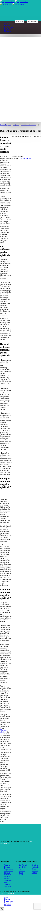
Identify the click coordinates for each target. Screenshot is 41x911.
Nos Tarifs (7, 29)
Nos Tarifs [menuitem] (7, 903)
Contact (2, 893)
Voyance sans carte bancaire (8, 870)
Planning (7, 25)
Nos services (8, 27)
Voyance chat (7, 4)
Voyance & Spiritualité (28, 125)
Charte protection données (35, 871)
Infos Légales (11, 893)
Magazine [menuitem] (7, 905)
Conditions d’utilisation (35, 866)
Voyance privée (22, 2)
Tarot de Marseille (22, 870)
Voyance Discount (7, 866)
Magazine (7, 31)
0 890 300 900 (26, 158)
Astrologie (22, 867)
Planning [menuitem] (7, 899)
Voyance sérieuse (7, 877)
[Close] (2, 909)
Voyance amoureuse (7, 885)
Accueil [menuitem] (6, 897)
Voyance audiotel (8, 2)
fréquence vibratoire (3, 731)
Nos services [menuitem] (8, 901)
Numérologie (23, 865)
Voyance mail (19, 4)
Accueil (6, 23)
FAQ (33, 875)
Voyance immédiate (7, 874)
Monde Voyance (5, 125)
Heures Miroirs (21, 874)
